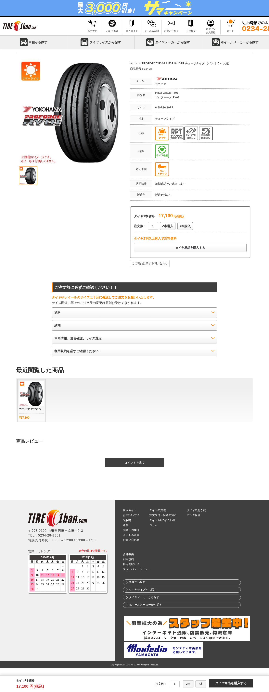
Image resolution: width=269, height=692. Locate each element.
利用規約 (128, 559)
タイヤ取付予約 (196, 510)
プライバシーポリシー (136, 569)
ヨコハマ (160, 84)
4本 (201, 683)
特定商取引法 (131, 564)
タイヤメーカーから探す (172, 42)
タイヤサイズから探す (105, 42)
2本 (188, 683)
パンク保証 (193, 515)
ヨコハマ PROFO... (31, 409)
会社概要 (128, 554)
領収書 (127, 520)
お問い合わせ (131, 539)
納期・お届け (131, 530)
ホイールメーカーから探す (240, 42)
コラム (153, 525)
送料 (125, 525)
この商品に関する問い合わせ (150, 263)
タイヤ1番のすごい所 (162, 520)
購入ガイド (130, 510)
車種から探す (38, 42)
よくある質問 (131, 535)
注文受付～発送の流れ (163, 515)
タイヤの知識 (157, 510)
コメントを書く (134, 462)
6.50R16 (161, 107)
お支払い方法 (131, 515)
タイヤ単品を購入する (190, 247)
